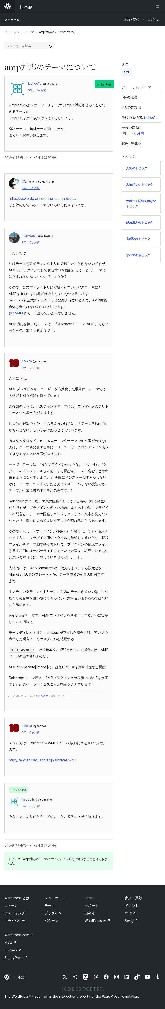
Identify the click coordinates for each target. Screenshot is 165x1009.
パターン (51, 920)
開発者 (90, 913)
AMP (127, 72)
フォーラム (11, 19)
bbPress (13, 950)
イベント (132, 905)
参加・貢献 (133, 898)
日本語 (19, 977)
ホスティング (14, 913)
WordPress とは (16, 898)
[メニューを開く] (158, 6)
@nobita (16, 313)
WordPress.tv (97, 920)
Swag (131, 920)
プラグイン (53, 913)
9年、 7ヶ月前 (37, 90)
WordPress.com (19, 935)
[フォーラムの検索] (50, 45)
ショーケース (54, 898)
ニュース (11, 905)
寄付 (130, 913)
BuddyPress (16, 958)
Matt (10, 942)
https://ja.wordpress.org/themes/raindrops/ (42, 198)
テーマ (29, 32)
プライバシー (14, 920)
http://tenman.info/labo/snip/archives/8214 (43, 760)
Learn (89, 898)
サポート (91, 905)
